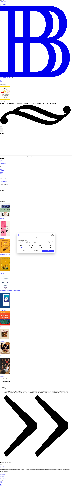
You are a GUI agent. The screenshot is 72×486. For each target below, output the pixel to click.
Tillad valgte (36, 250)
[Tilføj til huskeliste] (1, 130)
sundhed (1, 162)
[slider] (36, 94)
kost (0, 161)
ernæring (1, 160)
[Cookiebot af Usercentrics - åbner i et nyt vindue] (50, 235)
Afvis (24, 250)
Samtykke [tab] (23, 237)
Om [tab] (48, 237)
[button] (36, 464)
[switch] (31, 247)
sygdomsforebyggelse (3, 163)
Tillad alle (48, 250)
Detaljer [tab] (36, 237)
